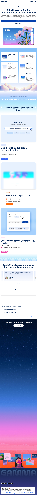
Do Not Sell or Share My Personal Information (26, 492)
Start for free (18, 20)
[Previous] (17, 283)
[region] (18, 490)
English (32, 1)
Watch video (18, 23)
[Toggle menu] (35, 1)
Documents (10, 63)
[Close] (33, 488)
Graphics (28, 73)
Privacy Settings (8, 492)
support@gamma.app (28, 316)
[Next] (20, 283)
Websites (28, 63)
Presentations (11, 54)
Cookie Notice (29, 490)
